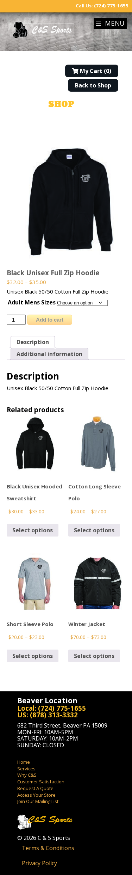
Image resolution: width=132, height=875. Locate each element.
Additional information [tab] (49, 354)
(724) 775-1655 (111, 5)
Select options (32, 530)
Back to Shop (93, 85)
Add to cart (49, 320)
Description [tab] (33, 342)
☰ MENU (110, 23)
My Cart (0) (94, 71)
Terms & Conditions (48, 848)
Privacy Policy (39, 863)
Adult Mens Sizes (32, 302)
